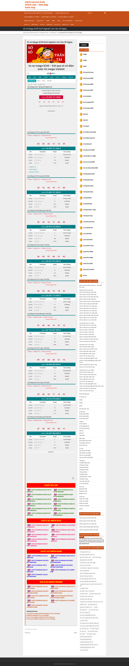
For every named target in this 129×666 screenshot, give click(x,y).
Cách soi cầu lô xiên (85, 565)
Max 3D (85, 114)
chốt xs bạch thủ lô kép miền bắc (88, 297)
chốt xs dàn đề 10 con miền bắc (88, 313)
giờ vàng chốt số (92, 604)
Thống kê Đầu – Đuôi (89, 210)
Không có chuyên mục (86, 607)
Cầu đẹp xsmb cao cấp (61, 13)
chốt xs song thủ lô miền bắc (87, 341)
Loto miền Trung (88, 245)
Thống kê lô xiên (88, 186)
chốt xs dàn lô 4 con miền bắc (88, 320)
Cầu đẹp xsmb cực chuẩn (31, 17)
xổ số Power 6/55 (88, 108)
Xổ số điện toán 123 (89, 138)
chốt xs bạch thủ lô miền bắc (87, 299)
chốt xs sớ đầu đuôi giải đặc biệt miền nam (91, 386)
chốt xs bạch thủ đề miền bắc (87, 294)
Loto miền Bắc (87, 233)
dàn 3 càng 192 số (84, 570)
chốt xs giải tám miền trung (87, 353)
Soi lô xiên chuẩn (91, 634)
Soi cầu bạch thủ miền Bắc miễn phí (89, 623)
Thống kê (49, 24)
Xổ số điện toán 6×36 (85, 440)
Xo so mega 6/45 (88, 102)
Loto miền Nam (88, 239)
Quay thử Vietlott (88, 269)
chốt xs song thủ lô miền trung (88, 364)
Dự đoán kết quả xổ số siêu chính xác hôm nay (91, 584)
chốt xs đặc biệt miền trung (87, 351)
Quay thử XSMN (88, 257)
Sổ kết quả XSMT (88, 90)
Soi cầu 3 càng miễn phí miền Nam (89, 618)
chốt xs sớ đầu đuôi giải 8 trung (88, 358)
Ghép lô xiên (83, 604)
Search (105, 13)
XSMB (47, 20)
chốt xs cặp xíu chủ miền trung (88, 349)
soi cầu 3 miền (83, 620)
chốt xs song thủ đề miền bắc (87, 337)
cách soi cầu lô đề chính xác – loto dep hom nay (36, 4)
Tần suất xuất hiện (88, 221)
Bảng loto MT (83, 493)
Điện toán (34, 24)
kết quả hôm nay (88, 72)
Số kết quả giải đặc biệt (86, 636)
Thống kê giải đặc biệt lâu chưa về (89, 644)
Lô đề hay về (40, 20)
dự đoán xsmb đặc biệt (86, 599)
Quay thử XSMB (88, 251)
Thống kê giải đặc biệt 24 (86, 642)
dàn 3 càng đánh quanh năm (87, 573)
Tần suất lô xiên (84, 650)
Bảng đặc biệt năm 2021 (86, 560)
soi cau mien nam (93, 610)
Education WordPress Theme (62, 664)
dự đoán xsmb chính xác (86, 596)
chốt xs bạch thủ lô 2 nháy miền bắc (89, 301)
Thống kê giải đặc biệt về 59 (87, 647)
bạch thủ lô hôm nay (85, 557)
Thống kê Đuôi (87, 204)
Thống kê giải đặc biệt (85, 639)
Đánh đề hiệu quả (29, 20)
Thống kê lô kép (88, 192)
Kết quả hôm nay (68, 20)
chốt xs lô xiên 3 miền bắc (86, 332)
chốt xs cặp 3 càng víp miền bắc (88, 304)
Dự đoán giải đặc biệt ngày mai (88, 581)
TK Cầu (42, 24)
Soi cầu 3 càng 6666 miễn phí (87, 615)
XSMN (53, 20)
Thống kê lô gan (88, 180)
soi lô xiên (82, 634)
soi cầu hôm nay (84, 628)
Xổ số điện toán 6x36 (89, 132)
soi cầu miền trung (92, 631)
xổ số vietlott (87, 96)
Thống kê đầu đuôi (89, 174)
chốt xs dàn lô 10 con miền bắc (88, 317)
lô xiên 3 (96, 607)
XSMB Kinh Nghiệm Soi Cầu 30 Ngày (38, 615)
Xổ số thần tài (87, 144)
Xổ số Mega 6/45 (84, 426)
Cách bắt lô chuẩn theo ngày (87, 562)
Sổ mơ (85, 275)
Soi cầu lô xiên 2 (95, 628)
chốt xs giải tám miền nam (86, 379)
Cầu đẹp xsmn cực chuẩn (65, 17)
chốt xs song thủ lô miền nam (87, 388)
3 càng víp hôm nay (85, 552)
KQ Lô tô (56, 24)
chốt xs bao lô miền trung (86, 347)
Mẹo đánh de (83, 610)
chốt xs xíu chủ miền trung (86, 367)
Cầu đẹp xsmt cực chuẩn (48, 17)
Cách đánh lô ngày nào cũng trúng (89, 568)
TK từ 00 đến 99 (88, 227)
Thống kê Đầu (87, 198)
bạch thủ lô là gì (97, 557)
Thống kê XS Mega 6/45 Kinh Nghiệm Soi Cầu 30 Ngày (43, 613)
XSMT (58, 20)
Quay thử (65, 24)
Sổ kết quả (78, 20)
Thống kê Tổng (88, 216)
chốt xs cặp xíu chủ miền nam (87, 374)
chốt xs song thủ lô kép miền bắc (88, 339)
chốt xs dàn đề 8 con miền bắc (88, 311)
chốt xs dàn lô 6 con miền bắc (88, 325)
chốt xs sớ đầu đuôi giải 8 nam (88, 384)
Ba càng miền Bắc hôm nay (87, 554)
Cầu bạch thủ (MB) (89, 150)
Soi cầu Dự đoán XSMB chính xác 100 (89, 626)
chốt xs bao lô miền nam (86, 372)
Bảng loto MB (83, 489)
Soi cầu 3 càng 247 (85, 612)
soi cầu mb (83, 631)
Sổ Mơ (72, 24)
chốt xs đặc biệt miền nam (87, 377)
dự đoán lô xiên (84, 588)
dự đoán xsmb (83, 593)
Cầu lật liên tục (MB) (89, 156)
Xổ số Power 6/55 (84, 428)
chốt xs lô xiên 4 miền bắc (86, 334)
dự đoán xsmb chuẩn (94, 593)
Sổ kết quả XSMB (88, 78)
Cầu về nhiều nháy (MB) (90, 168)
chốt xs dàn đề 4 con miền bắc (88, 306)
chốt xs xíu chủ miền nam (86, 391)
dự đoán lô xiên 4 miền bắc (87, 591)
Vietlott (26, 24)
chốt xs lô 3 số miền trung (86, 356)
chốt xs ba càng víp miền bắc (87, 292)
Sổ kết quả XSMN (88, 84)
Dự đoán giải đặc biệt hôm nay (88, 578)
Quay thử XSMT (88, 263)
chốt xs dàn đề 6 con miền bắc (88, 308)
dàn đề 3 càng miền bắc (86, 576)
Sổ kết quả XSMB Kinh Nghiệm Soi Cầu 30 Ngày (41, 619)
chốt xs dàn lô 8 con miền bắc (88, 327)
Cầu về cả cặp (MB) (89, 162)
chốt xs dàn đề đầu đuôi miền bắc (89, 315)
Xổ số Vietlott (83, 424)
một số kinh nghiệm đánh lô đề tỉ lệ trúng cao (41, 617)
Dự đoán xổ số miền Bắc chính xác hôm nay (91, 602)
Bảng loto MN (83, 491)
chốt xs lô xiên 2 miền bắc (86, 330)
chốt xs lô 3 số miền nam (86, 381)
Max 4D (85, 120)
